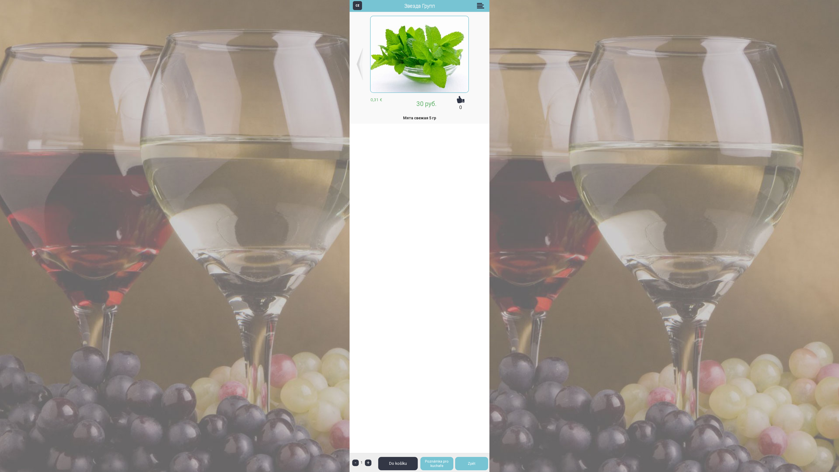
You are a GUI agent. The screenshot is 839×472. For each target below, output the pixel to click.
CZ (357, 5)
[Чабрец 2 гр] (360, 64)
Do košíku (398, 463)
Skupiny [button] (481, 6)
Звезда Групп (419, 6)
